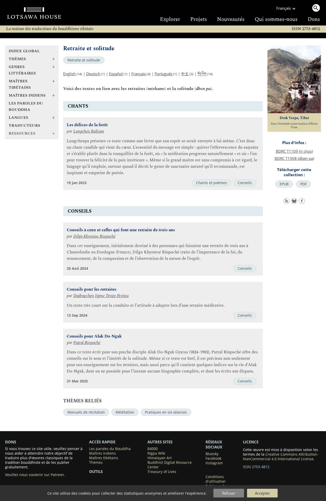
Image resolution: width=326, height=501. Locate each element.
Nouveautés (230, 19)
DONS (10, 441)
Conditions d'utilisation (216, 479)
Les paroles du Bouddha (26, 106)
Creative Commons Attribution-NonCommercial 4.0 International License (280, 456)
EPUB (284, 184)
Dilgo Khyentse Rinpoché (94, 236)
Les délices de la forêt (87, 125)
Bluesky (212, 454)
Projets (198, 19)
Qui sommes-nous (276, 19)
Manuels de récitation (86, 412)
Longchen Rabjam (88, 131)
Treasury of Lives (161, 471)
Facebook (213, 458)
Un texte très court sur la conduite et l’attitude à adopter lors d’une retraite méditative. (146, 305)
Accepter (262, 493)
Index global (24, 51)
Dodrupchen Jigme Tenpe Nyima (101, 296)
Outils (96, 471)
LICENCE (251, 441)
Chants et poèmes (211, 183)
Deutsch (93, 73)
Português (163, 73)
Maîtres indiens (102, 453)
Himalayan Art (159, 458)
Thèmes (96, 462)
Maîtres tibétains (103, 458)
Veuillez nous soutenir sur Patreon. (35, 474)
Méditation (125, 412)
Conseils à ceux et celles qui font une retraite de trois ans (121, 230)
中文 (185, 73)
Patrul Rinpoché (86, 343)
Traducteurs (24, 126)
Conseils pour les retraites (91, 289)
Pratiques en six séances (166, 412)
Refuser (228, 493)
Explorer (170, 19)
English (69, 73)
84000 (152, 448)
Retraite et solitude (83, 60)
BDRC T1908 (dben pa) (294, 158)
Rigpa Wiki (156, 453)
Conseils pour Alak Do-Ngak (94, 336)
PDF (303, 184)
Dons (314, 19)
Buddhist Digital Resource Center (169, 464)
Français (138, 73)
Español (116, 73)
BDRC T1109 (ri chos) (294, 151)
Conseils (245, 183)
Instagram (214, 463)
